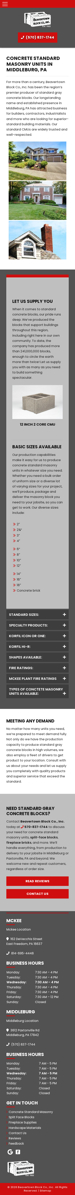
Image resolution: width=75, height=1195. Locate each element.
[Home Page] (37, 19)
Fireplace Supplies (23, 1122)
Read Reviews (37, 881)
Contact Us (37, 894)
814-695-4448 (22, 953)
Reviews (15, 1138)
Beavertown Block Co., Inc (42, 821)
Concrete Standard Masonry (31, 1112)
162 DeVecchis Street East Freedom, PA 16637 (24, 941)
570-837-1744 (36, 827)
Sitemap (45, 1190)
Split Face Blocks (21, 1117)
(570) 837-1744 (39, 37)
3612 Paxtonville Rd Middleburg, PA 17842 (22, 1032)
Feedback (16, 1143)
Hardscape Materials (25, 1128)
